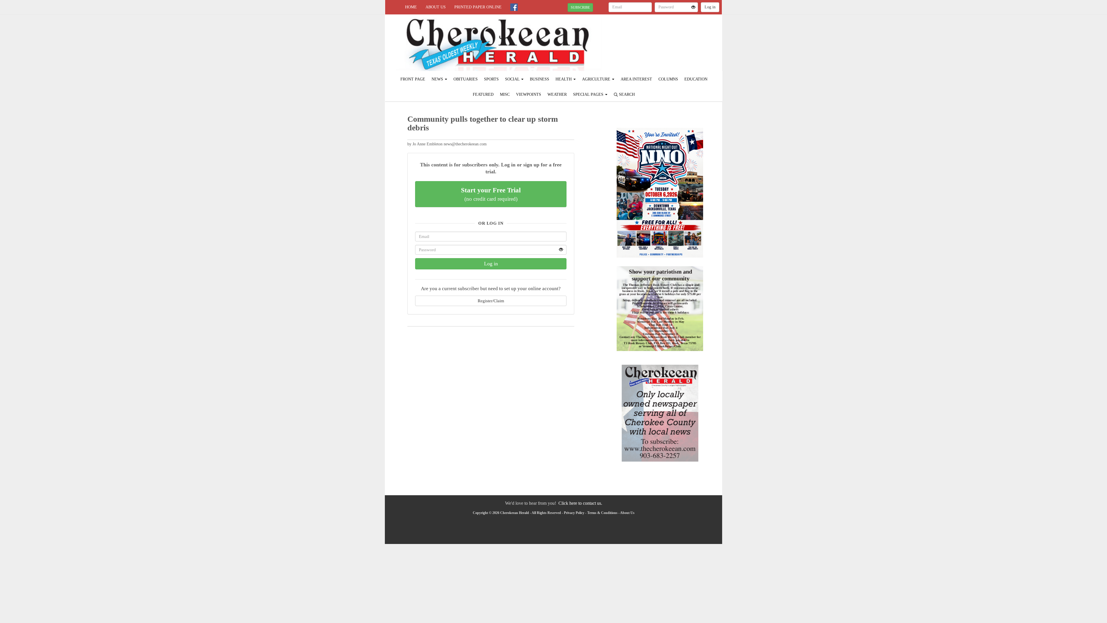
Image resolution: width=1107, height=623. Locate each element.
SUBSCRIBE (580, 7)
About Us (436, 7)
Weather (557, 94)
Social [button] (513, 79)
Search (626, 94)
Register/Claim (491, 300)
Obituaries (465, 79)
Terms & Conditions (602, 513)
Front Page (412, 79)
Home (411, 7)
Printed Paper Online (478, 7)
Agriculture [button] (596, 79)
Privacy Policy (574, 513)
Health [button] (564, 79)
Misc (505, 94)
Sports (491, 79)
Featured (483, 94)
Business (539, 79)
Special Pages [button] (589, 94)
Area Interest (636, 79)
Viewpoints (528, 94)
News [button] (438, 79)
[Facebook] (514, 7)
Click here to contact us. (580, 503)
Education (695, 79)
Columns (668, 79)
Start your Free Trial (491, 194)
